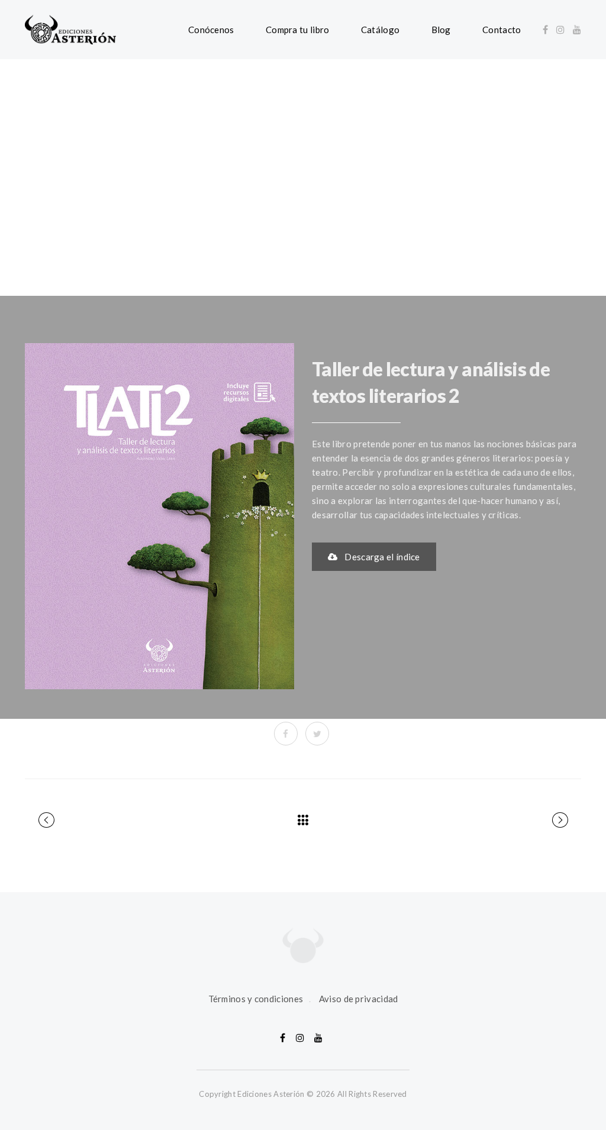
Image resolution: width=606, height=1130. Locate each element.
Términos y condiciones (256, 998)
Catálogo (380, 29)
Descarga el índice (382, 556)
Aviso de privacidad (358, 998)
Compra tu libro (298, 29)
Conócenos (211, 29)
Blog (441, 29)
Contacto (501, 29)
